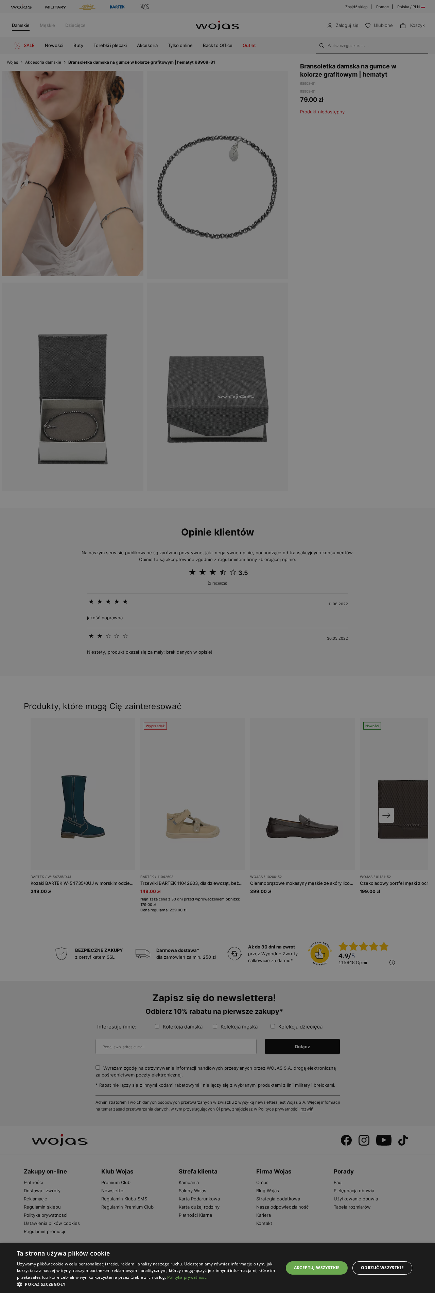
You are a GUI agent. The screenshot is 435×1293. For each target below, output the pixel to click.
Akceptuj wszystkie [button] (317, 1268)
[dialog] (217, 646)
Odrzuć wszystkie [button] (382, 1268)
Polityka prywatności (187, 1277)
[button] (146, 1284)
